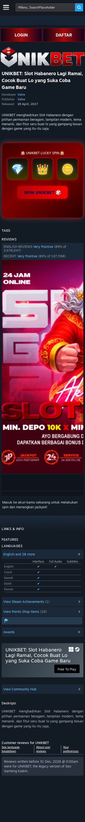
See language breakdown (11, 749)
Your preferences (71, 749)
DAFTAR (64, 34)
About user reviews (43, 749)
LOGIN (21, 34)
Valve (21, 94)
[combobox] (45, 7)
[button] (42, 251)
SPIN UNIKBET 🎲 (42, 192)
